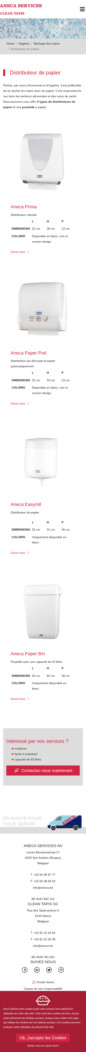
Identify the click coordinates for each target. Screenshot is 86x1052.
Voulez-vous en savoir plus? (43, 1045)
